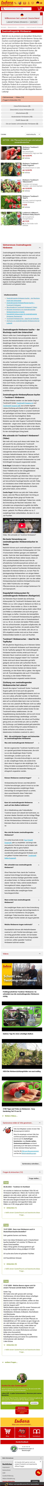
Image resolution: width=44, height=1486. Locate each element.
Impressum (6, 1467)
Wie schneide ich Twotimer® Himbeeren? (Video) (22, 307)
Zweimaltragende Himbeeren (34, 27)
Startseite (3, 27)
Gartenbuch (36, 1436)
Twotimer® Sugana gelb (12, 406)
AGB (3, 1473)
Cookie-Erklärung (7, 1476)
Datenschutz (6, 1470)
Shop (7, 1436)
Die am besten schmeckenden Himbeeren (21, 124)
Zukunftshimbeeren (21, 106)
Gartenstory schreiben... (31, 1164)
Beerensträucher (12, 27)
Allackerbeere (21, 113)
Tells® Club (22, 1436)
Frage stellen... (34, 1178)
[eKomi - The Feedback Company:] (14, 1448)
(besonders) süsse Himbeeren (21, 110)
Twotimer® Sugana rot (25, 403)
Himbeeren (22, 27)
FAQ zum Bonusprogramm (30, 1151)
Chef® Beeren (21, 120)
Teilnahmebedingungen (28, 1153)
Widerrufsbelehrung (8, 1478)
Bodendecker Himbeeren (20, 117)
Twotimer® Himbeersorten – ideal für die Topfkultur (23, 318)
